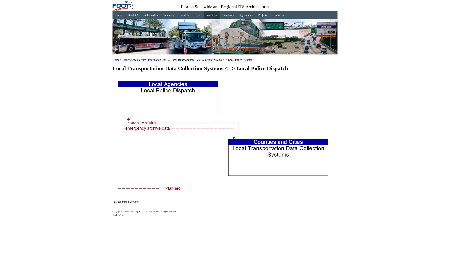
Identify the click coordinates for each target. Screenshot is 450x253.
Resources (278, 15)
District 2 (133, 15)
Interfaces (211, 15)
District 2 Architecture (133, 59)
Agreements (246, 15)
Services (184, 15)
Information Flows (158, 59)
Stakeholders (151, 15)
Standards (228, 15)
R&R (198, 15)
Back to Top (118, 215)
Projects (262, 15)
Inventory (168, 15)
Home (118, 15)
